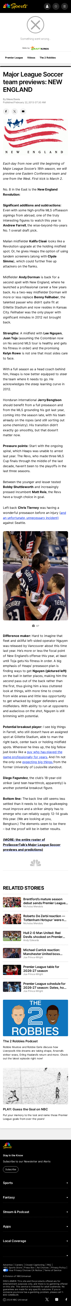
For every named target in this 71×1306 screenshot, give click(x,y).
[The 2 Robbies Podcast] (35, 1018)
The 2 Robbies (48, 57)
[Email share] (23, 111)
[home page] (15, 6)
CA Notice (36, 1270)
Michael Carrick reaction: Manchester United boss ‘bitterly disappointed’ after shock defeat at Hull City (43, 952)
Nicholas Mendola (33, 906)
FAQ (49, 1264)
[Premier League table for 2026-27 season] (12, 970)
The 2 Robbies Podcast (20, 1041)
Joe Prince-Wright (33, 957)
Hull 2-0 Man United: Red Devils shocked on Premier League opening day (43, 935)
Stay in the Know (13, 1155)
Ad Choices (43, 1267)
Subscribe (10, 1169)
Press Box (29, 1267)
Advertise (8, 1264)
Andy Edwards (31, 940)
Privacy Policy (58, 1267)
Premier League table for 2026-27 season (41, 969)
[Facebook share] (6, 111)
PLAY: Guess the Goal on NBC (25, 1109)
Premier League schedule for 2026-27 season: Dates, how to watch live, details (44, 986)
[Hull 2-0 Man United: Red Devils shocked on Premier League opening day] (12, 936)
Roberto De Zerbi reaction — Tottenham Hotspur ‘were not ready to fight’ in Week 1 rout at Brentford (45, 918)
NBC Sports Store (13, 1267)
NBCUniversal (24, 1276)
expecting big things (37, 762)
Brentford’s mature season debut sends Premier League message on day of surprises (44, 901)
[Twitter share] (14, 111)
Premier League (14, 57)
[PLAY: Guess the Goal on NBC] (35, 1086)
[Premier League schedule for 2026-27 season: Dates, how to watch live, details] (12, 987)
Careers (19, 1264)
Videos (31, 57)
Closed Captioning (35, 1264)
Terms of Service (53, 1270)
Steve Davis (13, 99)
